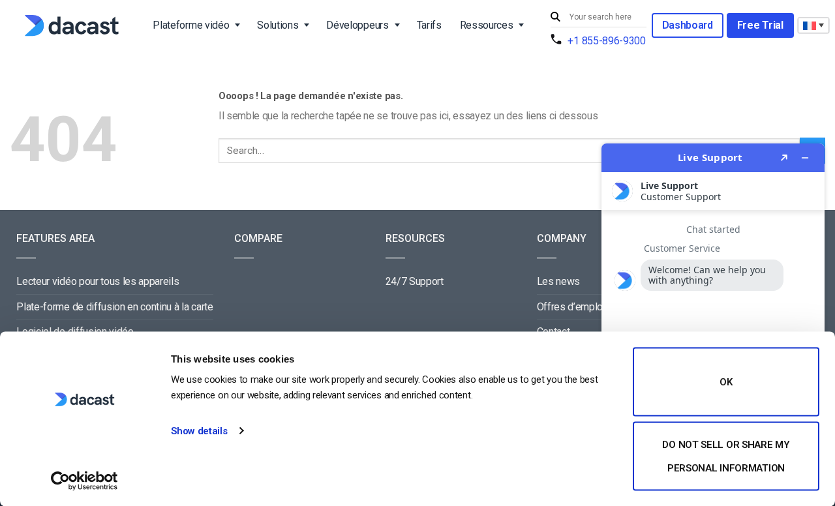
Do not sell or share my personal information (725, 455)
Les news (558, 281)
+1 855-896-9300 (606, 41)
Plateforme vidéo (191, 25)
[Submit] (557, 17)
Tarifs (429, 25)
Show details (199, 431)
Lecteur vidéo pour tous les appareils (97, 281)
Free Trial (760, 25)
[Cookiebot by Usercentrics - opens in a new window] (84, 480)
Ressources (486, 25)
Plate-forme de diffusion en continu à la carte (114, 307)
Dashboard (687, 25)
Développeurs (357, 25)
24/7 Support (415, 281)
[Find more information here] (713, 319)
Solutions (277, 25)
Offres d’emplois (574, 307)
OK (726, 382)
